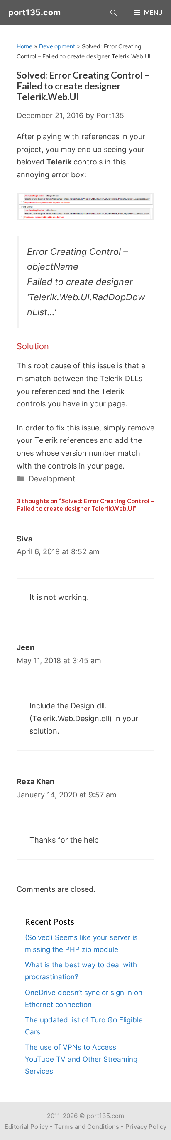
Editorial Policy (26, 1126)
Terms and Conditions (86, 1126)
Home (24, 46)
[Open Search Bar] (113, 12)
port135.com (34, 12)
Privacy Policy (145, 1126)
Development (57, 46)
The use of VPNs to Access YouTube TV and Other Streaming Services (81, 1059)
